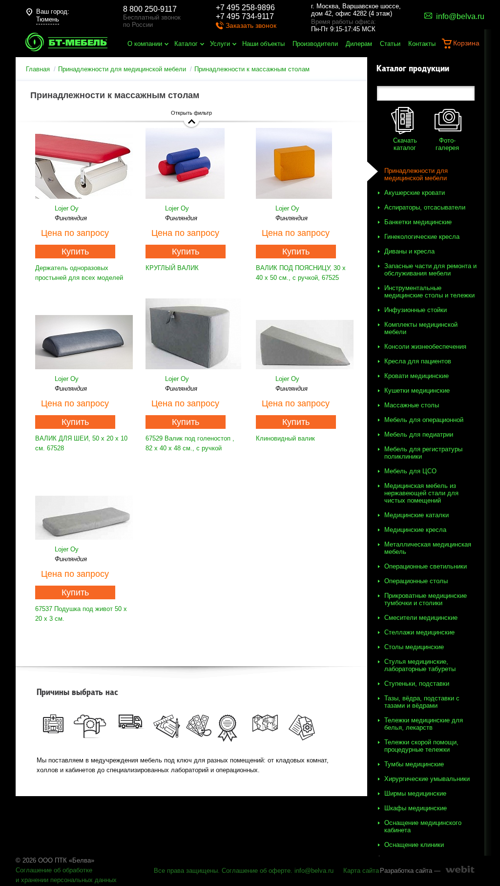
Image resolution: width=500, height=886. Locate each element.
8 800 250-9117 (150, 9)
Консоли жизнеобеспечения (425, 346)
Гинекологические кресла (421, 236)
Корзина (466, 43)
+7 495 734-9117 (245, 16)
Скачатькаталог (405, 144)
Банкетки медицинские (418, 222)
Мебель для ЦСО (410, 471)
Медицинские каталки (416, 515)
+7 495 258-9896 (245, 7)
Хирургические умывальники (427, 778)
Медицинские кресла (415, 529)
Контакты (422, 43)
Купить (75, 251)
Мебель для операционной (423, 419)
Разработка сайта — (410, 870)
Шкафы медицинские (415, 808)
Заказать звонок (251, 25)
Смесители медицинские (421, 617)
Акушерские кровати (414, 192)
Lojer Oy (67, 208)
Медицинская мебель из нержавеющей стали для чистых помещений (421, 493)
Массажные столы (411, 405)
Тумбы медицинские (414, 764)
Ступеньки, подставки (416, 683)
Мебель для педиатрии (418, 434)
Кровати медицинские (416, 376)
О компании (144, 43)
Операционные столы (416, 581)
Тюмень (47, 19)
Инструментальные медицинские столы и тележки (429, 291)
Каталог (186, 43)
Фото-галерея (447, 144)
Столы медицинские (414, 647)
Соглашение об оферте (256, 870)
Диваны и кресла (409, 251)
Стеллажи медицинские (419, 632)
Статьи (390, 43)
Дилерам (359, 43)
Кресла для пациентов (417, 361)
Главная (38, 69)
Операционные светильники (425, 566)
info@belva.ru (313, 870)
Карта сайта (361, 870)
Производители (315, 43)
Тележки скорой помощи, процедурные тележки (421, 745)
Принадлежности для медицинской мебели (122, 69)
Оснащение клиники (414, 844)
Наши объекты (263, 43)
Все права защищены (186, 870)
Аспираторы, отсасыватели (424, 207)
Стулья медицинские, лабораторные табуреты (420, 665)
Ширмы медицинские (415, 793)
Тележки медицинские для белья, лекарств (423, 724)
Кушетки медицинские (417, 390)
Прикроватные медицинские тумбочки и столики (425, 599)
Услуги (220, 43)
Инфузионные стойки (415, 310)
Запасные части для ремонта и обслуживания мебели (430, 269)
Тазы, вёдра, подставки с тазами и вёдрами (421, 702)
